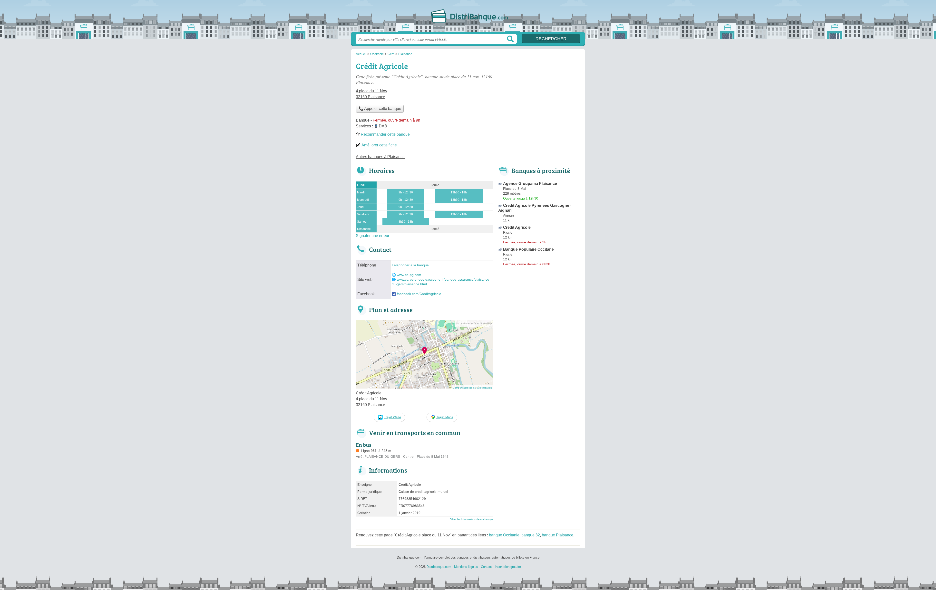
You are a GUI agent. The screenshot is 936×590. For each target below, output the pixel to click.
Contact (486, 567)
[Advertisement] (539, 94)
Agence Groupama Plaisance (530, 183)
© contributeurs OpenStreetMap (474, 323)
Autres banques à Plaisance (380, 157)
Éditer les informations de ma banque (471, 519)
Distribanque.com (468, 17)
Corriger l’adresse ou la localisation (472, 387)
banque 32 (530, 535)
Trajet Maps (444, 417)
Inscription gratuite (508, 567)
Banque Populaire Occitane (528, 249)
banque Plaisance (557, 535)
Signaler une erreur (372, 236)
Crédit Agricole (517, 227)
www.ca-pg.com (409, 275)
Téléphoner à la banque (410, 265)
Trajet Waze (392, 417)
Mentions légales (466, 567)
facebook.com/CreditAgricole (419, 294)
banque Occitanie (504, 535)
